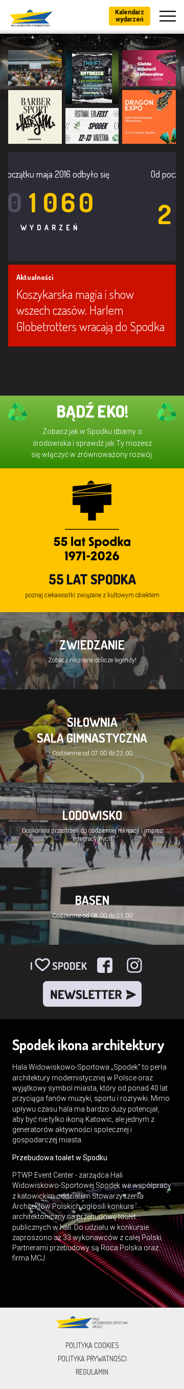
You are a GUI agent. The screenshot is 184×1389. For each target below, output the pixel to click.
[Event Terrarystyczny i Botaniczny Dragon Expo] (149, 117)
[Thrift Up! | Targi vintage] (92, 77)
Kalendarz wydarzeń (129, 16)
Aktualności (34, 277)
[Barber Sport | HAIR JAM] (35, 117)
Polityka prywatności (92, 1358)
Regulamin (92, 1372)
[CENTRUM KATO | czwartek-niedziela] (35, 68)
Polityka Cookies (92, 1345)
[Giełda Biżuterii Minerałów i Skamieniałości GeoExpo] (149, 68)
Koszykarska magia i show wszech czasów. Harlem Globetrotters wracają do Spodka (90, 310)
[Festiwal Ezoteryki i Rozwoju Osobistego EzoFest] (92, 126)
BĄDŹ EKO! (92, 411)
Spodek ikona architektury (88, 1044)
